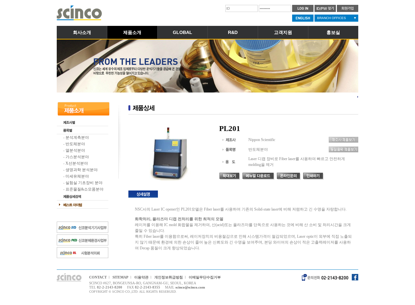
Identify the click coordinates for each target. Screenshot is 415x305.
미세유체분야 (77, 176)
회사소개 (82, 32)
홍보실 (333, 32)
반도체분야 (75, 144)
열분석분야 (75, 150)
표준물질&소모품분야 (84, 189)
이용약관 (141, 277)
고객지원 (283, 32)
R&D (233, 32)
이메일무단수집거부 (205, 277)
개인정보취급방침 (168, 277)
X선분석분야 (76, 163)
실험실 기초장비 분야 (83, 182)
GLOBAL (182, 32)
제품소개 (132, 32)
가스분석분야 (77, 157)
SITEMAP (120, 277)
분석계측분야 (77, 137)
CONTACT (98, 277)
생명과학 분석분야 (81, 170)
